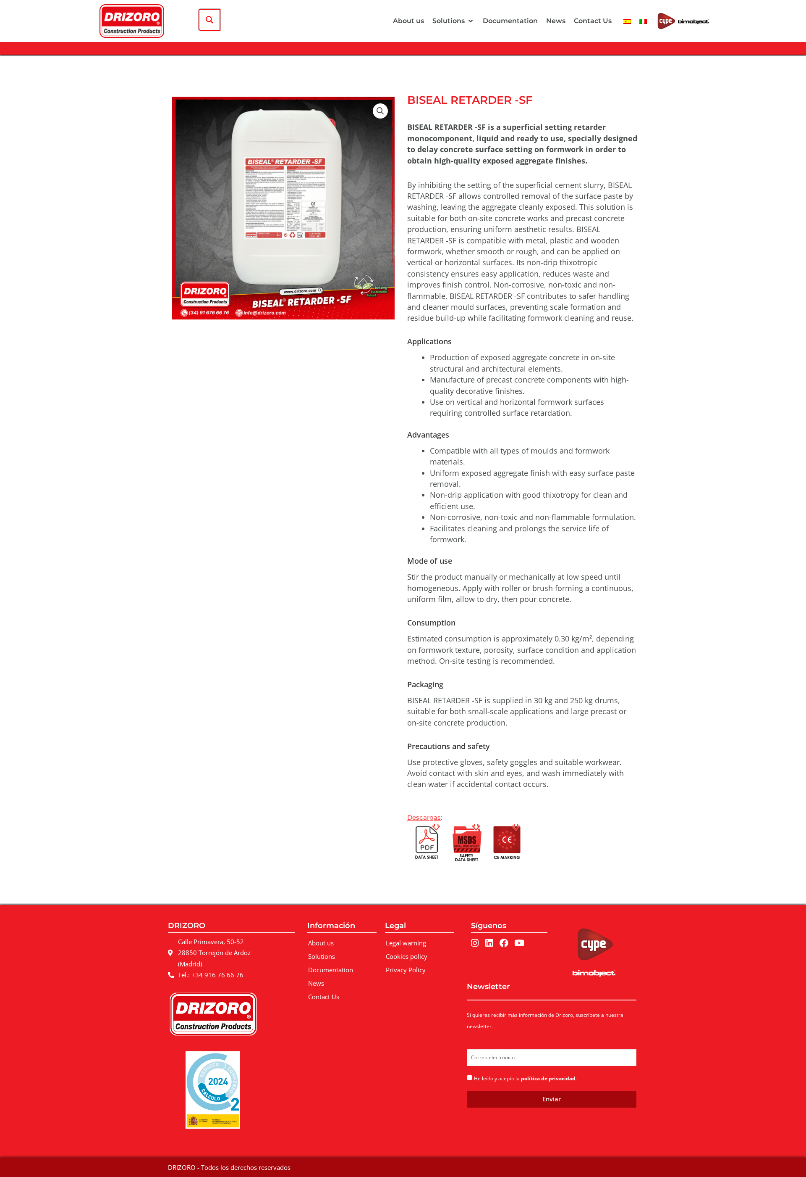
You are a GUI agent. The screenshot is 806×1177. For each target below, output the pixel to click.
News (316, 983)
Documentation (330, 970)
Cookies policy (406, 956)
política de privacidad (548, 1078)
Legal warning (406, 943)
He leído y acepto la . (525, 1078)
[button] (453, 21)
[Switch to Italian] (643, 20)
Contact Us (323, 996)
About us (321, 943)
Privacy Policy (406, 970)
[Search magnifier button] (209, 20)
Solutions (321, 956)
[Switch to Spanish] (627, 20)
